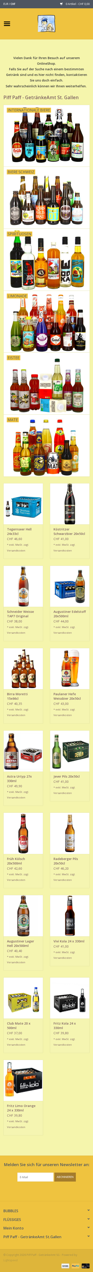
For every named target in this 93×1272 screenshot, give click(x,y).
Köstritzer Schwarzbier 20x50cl (69, 531)
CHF (13, 4)
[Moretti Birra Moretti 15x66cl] (23, 668)
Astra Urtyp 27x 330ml (19, 778)
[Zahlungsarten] (65, 1266)
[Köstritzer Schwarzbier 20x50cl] (70, 503)
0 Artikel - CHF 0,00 (77, 4)
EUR (6, 4)
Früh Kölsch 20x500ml (16, 861)
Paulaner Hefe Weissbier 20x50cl (67, 696)
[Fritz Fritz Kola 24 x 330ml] (70, 998)
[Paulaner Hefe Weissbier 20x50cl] (70, 668)
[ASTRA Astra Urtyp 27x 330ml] (23, 751)
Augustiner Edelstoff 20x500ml (69, 613)
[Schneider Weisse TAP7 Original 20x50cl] (23, 586)
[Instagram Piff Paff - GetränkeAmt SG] (50, 1190)
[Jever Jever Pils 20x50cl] (70, 751)
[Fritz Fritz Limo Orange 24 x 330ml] (23, 1080)
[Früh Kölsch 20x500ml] (23, 833)
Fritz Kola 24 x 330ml (64, 1025)
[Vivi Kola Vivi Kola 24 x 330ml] (70, 915)
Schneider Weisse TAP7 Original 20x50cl (20, 613)
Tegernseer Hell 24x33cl (19, 531)
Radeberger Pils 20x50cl (65, 861)
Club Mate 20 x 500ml (18, 1025)
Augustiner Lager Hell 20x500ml (20, 943)
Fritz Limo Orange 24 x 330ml (21, 1108)
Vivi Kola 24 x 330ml (68, 941)
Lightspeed (10, 1260)
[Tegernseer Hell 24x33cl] (23, 503)
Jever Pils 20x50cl (66, 776)
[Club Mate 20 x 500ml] (23, 998)
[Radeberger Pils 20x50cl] (70, 833)
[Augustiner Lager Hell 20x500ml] (23, 915)
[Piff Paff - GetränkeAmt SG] (53, 23)
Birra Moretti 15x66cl (17, 696)
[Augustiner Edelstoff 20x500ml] (70, 586)
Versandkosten (16, 550)
